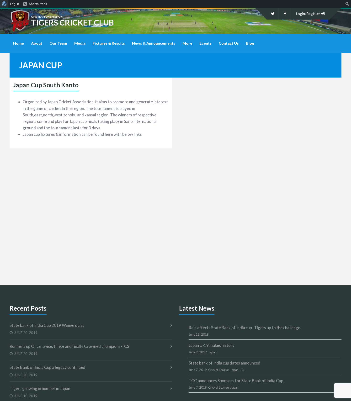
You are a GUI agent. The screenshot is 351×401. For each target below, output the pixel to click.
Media (79, 43)
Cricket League (218, 370)
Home (18, 43)
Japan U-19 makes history (211, 345)
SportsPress (38, 4)
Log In (14, 4)
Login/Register (308, 13)
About (36, 43)
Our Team (58, 43)
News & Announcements (153, 43)
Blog (250, 43)
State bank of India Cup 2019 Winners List (47, 325)
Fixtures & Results (109, 43)
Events (205, 43)
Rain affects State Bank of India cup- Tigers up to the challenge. (245, 327)
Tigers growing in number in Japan (40, 388)
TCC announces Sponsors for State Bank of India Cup (236, 380)
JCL (242, 370)
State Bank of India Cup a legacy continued (47, 367)
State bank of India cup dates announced (224, 362)
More (187, 43)
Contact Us (229, 43)
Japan (212, 352)
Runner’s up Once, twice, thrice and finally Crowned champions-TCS (69, 346)
